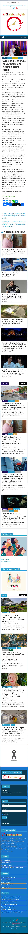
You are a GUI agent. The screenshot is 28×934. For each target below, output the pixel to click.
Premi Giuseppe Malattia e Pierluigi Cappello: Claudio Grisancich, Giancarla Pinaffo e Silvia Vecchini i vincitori (13, 694)
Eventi (9, 58)
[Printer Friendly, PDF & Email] (9, 196)
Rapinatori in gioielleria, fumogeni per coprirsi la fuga (13, 274)
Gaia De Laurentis (12, 74)
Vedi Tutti (23, 383)
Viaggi (11, 649)
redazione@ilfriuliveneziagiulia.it (9, 904)
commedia (4, 74)
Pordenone (18, 472)
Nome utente (5, 804)
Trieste (20, 58)
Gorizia (10, 509)
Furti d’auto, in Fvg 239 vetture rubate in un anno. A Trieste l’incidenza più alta (14, 516)
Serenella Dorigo (17, 72)
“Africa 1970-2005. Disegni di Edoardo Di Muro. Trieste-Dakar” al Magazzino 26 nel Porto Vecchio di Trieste (13, 730)
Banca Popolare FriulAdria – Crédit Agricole (12, 867)
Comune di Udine (5, 882)
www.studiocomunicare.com (8, 909)
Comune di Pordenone (7, 884)
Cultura (4, 58)
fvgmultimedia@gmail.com (8, 907)
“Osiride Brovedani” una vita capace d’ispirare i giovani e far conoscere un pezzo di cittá (14, 224)
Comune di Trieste (5, 879)
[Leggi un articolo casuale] (25, 37)
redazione (15, 409)
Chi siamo (4, 790)
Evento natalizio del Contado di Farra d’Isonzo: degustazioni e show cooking (14, 216)
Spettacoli (15, 58)
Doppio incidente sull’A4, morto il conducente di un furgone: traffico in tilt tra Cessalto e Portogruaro (12, 477)
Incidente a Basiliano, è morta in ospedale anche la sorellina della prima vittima (13, 405)
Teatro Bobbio (19, 74)
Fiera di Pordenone (6, 862)
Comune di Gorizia (5, 887)
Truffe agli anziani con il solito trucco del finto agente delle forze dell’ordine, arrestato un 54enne (13, 251)
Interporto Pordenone (6, 865)
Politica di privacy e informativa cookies (12, 793)
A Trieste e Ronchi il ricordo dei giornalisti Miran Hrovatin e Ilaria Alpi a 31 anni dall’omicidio (13, 321)
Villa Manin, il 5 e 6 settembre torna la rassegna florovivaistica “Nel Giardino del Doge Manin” (14, 618)
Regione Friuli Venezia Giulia (8, 877)
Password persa (6, 823)
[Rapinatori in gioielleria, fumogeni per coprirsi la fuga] (14, 259)
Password (4, 809)
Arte (4, 612)
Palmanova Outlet (5, 860)
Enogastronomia (12, 648)
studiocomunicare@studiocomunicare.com (12, 912)
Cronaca (5, 400)
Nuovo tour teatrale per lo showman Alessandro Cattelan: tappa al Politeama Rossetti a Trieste (12, 297)
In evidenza (11, 400)
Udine (17, 400)
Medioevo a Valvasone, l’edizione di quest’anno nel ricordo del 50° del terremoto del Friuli (13, 655)
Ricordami (6, 814)
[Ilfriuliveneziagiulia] (3, 37)
